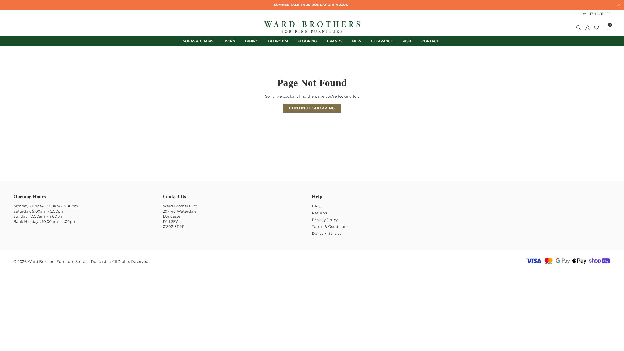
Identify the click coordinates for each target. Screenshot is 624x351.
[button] (606, 27)
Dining (251, 41)
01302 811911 (598, 14)
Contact (430, 41)
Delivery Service (327, 233)
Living (229, 41)
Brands (335, 41)
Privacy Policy (325, 219)
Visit (407, 41)
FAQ (316, 206)
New (356, 41)
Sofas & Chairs (198, 41)
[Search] (578, 27)
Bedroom (278, 41)
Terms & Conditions (330, 226)
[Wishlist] (596, 27)
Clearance (382, 41)
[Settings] (587, 27)
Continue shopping (312, 108)
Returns (319, 213)
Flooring (307, 41)
